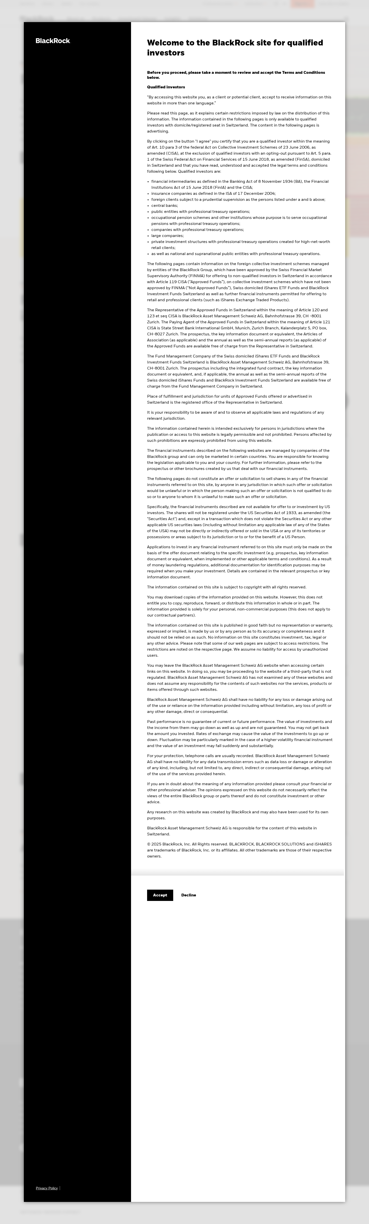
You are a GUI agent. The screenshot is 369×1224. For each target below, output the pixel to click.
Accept (160, 895)
